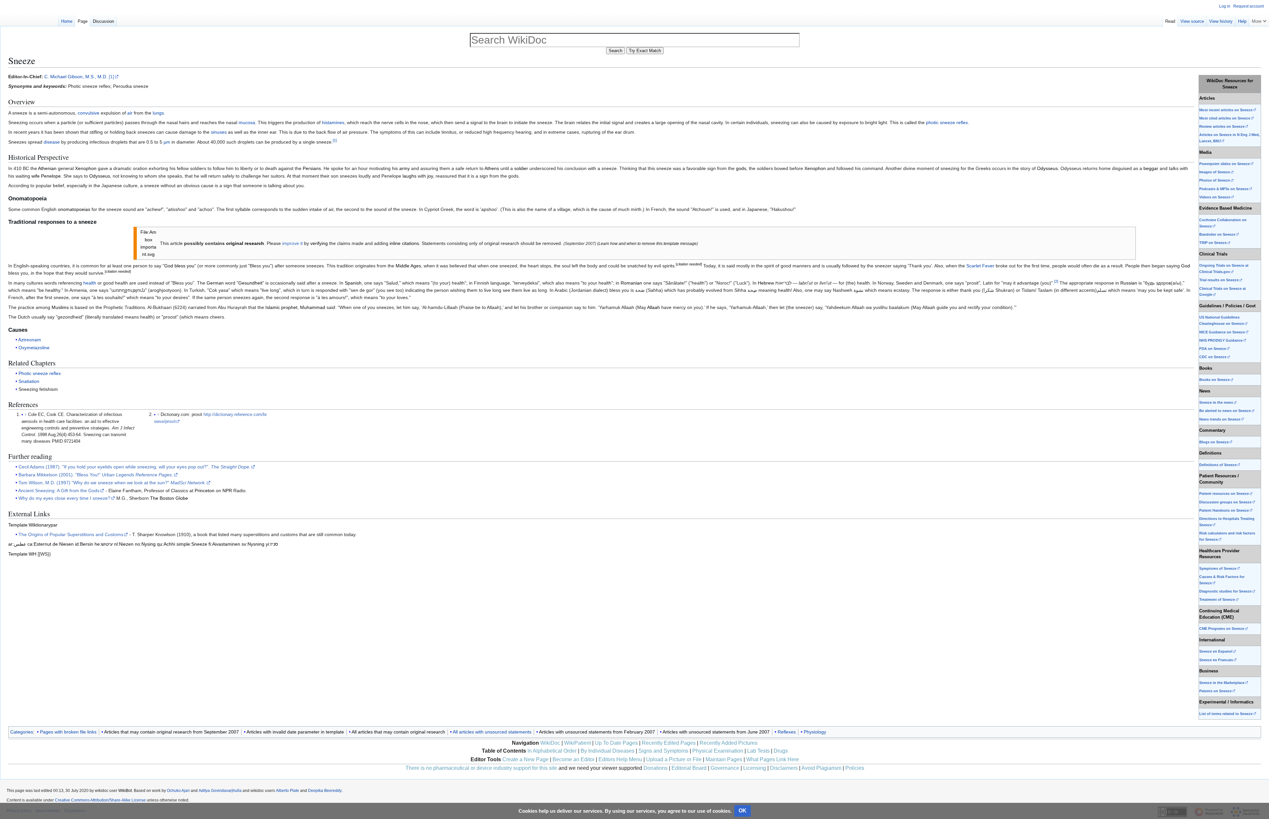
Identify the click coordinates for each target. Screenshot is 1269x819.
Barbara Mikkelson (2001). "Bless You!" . (96, 474)
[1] (111, 76)
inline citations (404, 243)
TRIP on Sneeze (1213, 243)
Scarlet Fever (980, 265)
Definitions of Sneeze (1218, 465)
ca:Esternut (39, 544)
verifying (319, 243)
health (89, 283)
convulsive (88, 113)
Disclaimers (784, 768)
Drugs (781, 751)
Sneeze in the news (1216, 402)
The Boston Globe (169, 498)
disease (52, 142)
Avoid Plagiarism (821, 768)
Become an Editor (574, 759)
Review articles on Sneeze (1222, 126)
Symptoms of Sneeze (1217, 568)
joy (430, 176)
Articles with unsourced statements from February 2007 (597, 731)
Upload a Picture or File (674, 759)
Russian (1128, 283)
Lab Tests (758, 751)
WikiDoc (550, 743)
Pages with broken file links (68, 731)
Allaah (653, 307)
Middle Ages (408, 265)
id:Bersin (84, 544)
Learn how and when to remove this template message (647, 243)
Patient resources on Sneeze (1224, 493)
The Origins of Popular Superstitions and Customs (71, 534)
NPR (227, 490)
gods (741, 168)
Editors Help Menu (620, 759)
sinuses (219, 132)
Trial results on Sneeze (1219, 280)
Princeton (204, 490)
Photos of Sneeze (1214, 180)
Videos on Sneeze (1214, 197)
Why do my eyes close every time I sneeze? (64, 498)
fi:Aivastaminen (224, 544)
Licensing (754, 768)
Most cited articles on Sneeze (1224, 118)
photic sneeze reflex (947, 122)
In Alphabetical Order (552, 751)
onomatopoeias (74, 209)
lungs (158, 113)
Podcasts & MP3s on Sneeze (1224, 189)
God (1185, 265)
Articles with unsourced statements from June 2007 (716, 731)
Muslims (60, 307)
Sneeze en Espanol (1215, 651)
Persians (312, 168)
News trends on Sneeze (1219, 419)
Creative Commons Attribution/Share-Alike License (100, 800)
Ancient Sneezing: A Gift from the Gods (58, 490)
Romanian (631, 283)
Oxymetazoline (34, 347)
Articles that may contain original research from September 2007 (171, 731)
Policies (854, 768)
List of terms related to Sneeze (1225, 714)
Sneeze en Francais (1216, 660)
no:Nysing (145, 544)
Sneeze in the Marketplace (1222, 683)
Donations (655, 768)
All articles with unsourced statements (492, 731)
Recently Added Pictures (728, 743)
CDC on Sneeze (1212, 357)
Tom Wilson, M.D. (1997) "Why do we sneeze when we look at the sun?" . (112, 482)
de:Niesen (63, 544)
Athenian (47, 168)
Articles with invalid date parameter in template (295, 731)
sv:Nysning (253, 544)
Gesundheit (250, 283)
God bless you (179, 265)
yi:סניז (272, 544)
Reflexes (787, 731)
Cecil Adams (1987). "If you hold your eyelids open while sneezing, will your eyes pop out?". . (134, 466)
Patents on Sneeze (1215, 691)
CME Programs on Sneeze (1221, 629)
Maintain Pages (724, 759)
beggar (1150, 168)
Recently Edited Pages (669, 743)
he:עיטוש (104, 544)
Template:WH (22, 554)
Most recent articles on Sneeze (1225, 110)
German (215, 283)
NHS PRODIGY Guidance (1221, 340)
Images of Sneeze (1214, 172)
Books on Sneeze (1214, 380)
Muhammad (312, 307)
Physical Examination (717, 751)
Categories (21, 731)
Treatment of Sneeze (1217, 599)
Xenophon (85, 168)
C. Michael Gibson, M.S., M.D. (75, 76)
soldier (521, 168)
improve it (292, 243)
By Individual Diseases (607, 751)
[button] (1259, 19)
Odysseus (1047, 168)
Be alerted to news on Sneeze (1225, 411)
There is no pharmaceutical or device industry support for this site (481, 768)
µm (167, 142)
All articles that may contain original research (398, 731)
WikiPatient (577, 743)
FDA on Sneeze (1212, 349)
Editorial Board (689, 768)
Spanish (353, 283)
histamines (333, 122)
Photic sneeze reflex (40, 373)
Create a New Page (525, 759)
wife (35, 176)
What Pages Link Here (772, 759)
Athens (491, 168)
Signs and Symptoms (663, 751)
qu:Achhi (166, 544)
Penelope (51, 176)
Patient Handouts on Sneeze (1224, 510)
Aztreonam (29, 339)
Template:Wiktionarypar (33, 525)
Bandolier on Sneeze (1217, 234)
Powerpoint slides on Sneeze (1224, 164)
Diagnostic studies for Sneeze (1225, 591)
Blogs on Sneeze (1214, 442)
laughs (409, 176)
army (404, 168)
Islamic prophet (281, 307)
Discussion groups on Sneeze (1225, 502)
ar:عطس (17, 544)
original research (245, 243)
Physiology (815, 731)
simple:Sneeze (191, 544)
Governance (725, 768)
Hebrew (766, 283)
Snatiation (29, 381)
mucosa (247, 122)
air (130, 113)
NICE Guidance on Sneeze (1222, 332)
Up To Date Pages (616, 743)
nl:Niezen (124, 544)
